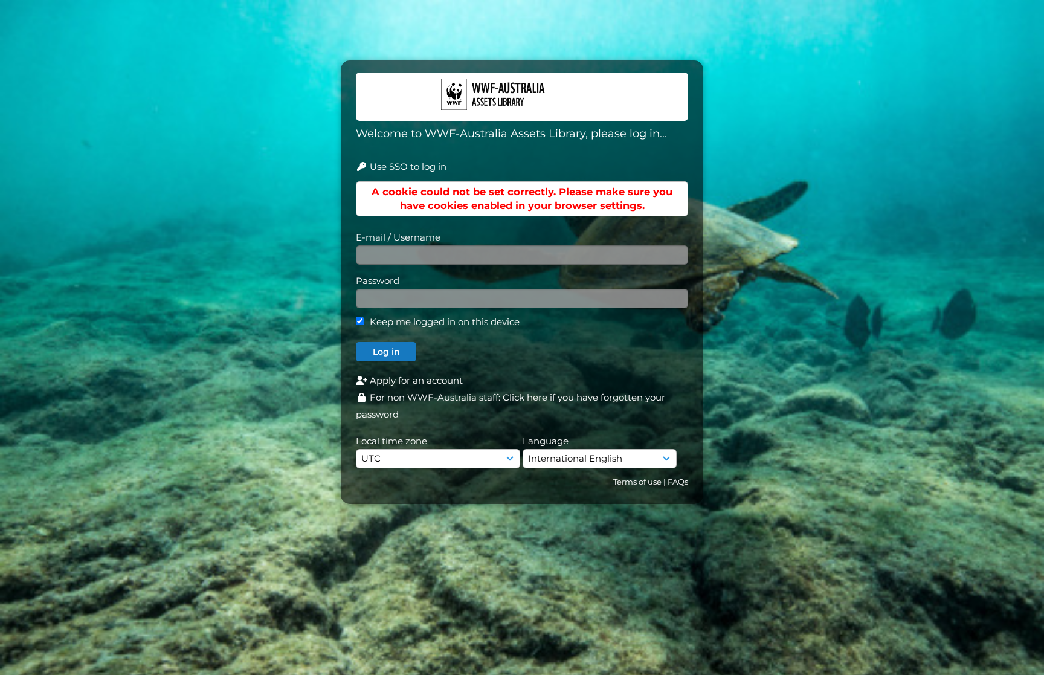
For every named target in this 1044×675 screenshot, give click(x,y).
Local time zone (391, 441)
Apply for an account (415, 380)
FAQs (678, 481)
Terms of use (637, 481)
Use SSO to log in (406, 166)
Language (546, 441)
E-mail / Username (398, 237)
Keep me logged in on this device (445, 322)
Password (377, 280)
